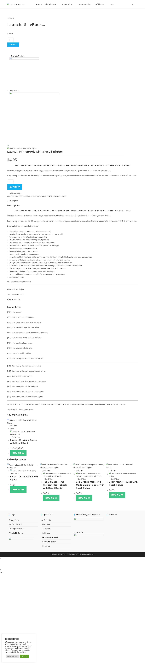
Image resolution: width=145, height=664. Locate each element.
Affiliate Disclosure (16, 533)
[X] (107, 519)
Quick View (12, 426)
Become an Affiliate (49, 542)
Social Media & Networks (46, 196)
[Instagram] (107, 525)
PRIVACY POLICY (12, 656)
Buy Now (13, 45)
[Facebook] (107, 522)
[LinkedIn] (107, 528)
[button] (8, 145)
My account (46, 524)
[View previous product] (10, 56)
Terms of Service (15, 524)
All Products (46, 520)
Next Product (14, 91)
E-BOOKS (63, 196)
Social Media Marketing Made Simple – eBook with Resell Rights (90, 485)
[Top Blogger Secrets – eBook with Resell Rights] (34, 117)
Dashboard (46, 533)
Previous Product (17, 56)
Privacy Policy (14, 520)
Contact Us (46, 546)
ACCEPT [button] (24, 656)
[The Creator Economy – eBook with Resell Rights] (24, 73)
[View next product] (20, 91)
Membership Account (50, 537)
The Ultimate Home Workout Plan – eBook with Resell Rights (55, 485)
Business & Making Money (26, 196)
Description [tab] (14, 201)
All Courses (46, 529)
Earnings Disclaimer (16, 529)
